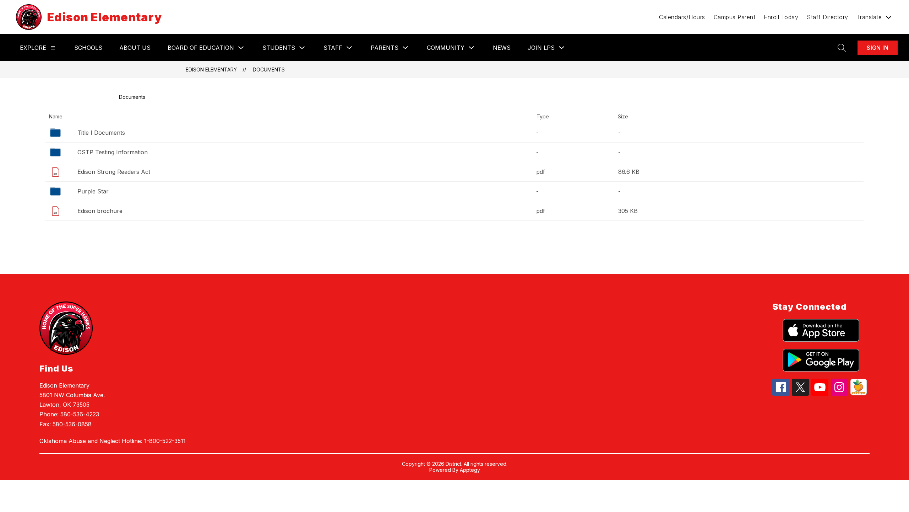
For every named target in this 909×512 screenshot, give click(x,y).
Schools (88, 47)
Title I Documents (101, 132)
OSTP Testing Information (112, 152)
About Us (135, 47)
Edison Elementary (211, 69)
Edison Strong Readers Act (113, 171)
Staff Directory (827, 17)
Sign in (877, 47)
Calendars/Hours (682, 17)
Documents (269, 69)
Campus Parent (735, 17)
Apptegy (470, 470)
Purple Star (93, 191)
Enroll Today (781, 17)
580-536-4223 (79, 414)
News (502, 47)
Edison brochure (100, 210)
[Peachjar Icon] (858, 393)
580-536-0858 (72, 424)
